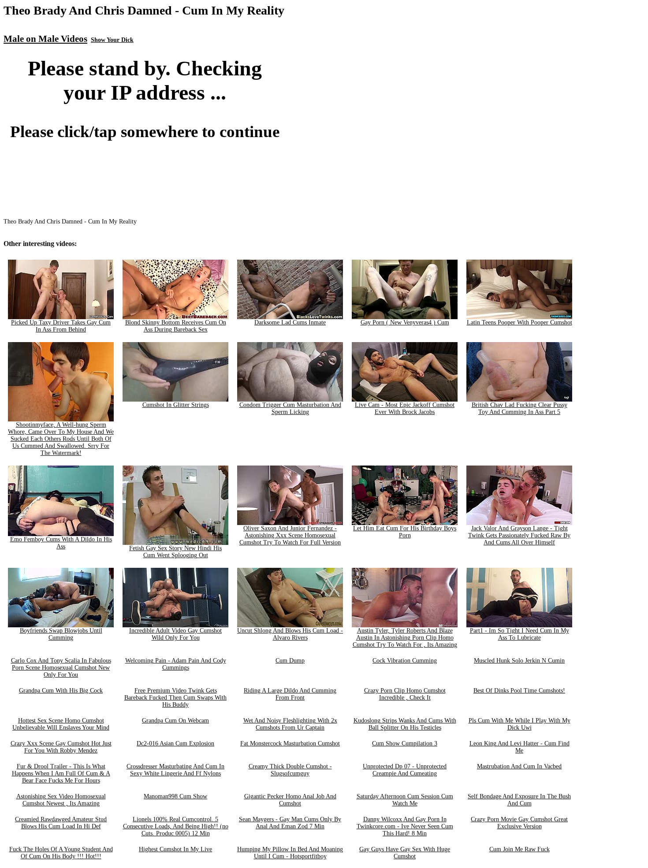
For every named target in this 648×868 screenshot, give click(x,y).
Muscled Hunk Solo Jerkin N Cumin (519, 660)
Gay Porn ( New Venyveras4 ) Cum (405, 322)
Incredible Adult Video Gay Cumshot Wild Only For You (175, 634)
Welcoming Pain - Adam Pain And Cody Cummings (175, 664)
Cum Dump (290, 660)
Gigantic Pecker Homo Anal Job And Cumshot (290, 800)
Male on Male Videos (45, 39)
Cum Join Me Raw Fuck (519, 849)
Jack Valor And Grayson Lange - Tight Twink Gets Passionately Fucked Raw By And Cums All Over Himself (519, 535)
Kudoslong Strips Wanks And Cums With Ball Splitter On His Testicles (405, 724)
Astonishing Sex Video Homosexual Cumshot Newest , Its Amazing (61, 800)
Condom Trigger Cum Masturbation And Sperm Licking (290, 408)
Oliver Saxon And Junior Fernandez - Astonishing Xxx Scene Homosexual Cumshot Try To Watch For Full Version (290, 535)
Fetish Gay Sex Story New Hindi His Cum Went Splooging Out (175, 552)
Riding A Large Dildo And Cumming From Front (290, 694)
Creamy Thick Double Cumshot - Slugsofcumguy (290, 770)
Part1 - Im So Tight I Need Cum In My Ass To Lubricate (519, 634)
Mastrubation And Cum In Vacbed (519, 766)
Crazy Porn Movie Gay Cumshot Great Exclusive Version (519, 823)
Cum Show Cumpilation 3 (404, 743)
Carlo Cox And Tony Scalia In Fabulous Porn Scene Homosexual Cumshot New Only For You (61, 667)
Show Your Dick (112, 40)
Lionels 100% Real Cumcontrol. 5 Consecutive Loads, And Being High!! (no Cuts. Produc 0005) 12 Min (175, 826)
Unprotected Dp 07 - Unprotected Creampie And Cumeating (405, 770)
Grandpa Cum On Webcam (175, 720)
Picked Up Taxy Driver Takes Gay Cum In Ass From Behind (61, 326)
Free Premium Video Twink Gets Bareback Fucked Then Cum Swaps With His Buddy (175, 697)
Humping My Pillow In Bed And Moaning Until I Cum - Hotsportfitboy (290, 853)
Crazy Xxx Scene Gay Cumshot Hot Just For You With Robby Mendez (61, 747)
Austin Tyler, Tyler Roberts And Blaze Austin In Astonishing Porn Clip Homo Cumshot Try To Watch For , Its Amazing (405, 637)
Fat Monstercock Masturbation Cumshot (290, 743)
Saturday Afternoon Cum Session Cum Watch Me (405, 800)
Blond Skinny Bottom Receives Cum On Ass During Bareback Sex (175, 326)
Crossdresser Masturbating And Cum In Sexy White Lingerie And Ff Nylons (175, 770)
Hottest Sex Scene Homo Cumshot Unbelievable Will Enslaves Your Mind (60, 724)
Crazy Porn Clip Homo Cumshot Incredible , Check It (405, 694)
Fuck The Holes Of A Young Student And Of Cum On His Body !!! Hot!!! (61, 853)
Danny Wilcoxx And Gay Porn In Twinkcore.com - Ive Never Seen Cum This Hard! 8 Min (405, 826)
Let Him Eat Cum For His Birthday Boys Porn (404, 532)
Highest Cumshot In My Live (175, 849)
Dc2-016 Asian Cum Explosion (175, 743)
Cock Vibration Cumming (404, 660)
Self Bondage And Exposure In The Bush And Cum (519, 800)
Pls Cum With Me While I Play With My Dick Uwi (519, 724)
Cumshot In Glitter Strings (175, 405)
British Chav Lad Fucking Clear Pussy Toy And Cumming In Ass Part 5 (519, 408)
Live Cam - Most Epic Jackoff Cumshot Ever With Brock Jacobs (404, 408)
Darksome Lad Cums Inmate (290, 322)
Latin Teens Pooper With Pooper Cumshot (519, 322)
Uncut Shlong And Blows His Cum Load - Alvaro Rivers (290, 634)
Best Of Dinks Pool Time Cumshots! (519, 690)
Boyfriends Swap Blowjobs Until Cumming (61, 634)
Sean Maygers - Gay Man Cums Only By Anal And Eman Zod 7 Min (290, 823)
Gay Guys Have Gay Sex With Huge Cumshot (404, 853)
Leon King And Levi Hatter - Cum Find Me (519, 747)
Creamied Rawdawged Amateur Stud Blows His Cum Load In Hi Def (61, 823)
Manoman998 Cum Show (175, 796)
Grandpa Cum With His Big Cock (61, 690)
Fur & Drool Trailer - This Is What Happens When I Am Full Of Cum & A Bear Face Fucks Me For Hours (61, 773)
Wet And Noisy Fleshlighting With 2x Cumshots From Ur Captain (290, 724)
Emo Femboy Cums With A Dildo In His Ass (61, 543)
